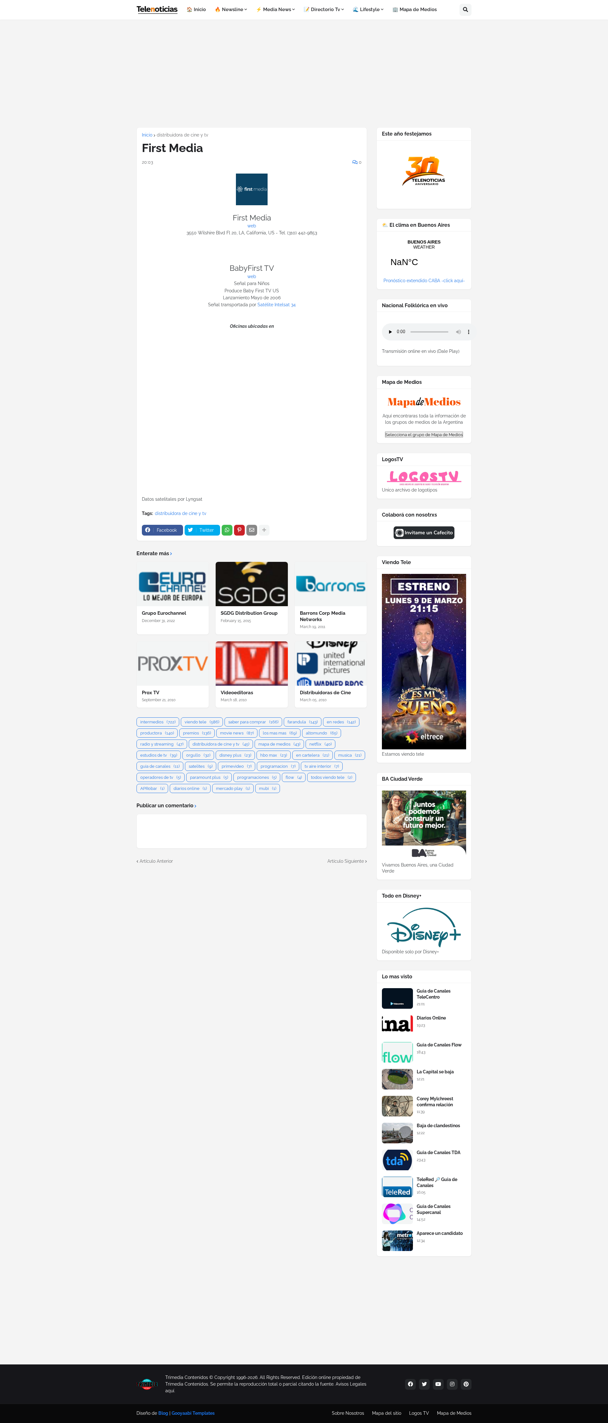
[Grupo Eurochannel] (173, 584)
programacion (278, 766)
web (251, 225)
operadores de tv (160, 777)
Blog (163, 1413)
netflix (320, 744)
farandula (303, 722)
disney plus (235, 755)
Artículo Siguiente (345, 861)
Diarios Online (431, 1017)
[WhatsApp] (227, 530)
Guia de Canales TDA (438, 1152)
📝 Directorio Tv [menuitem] (322, 9)
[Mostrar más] (264, 530)
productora (157, 733)
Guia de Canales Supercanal (434, 1209)
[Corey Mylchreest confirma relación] (397, 1106)
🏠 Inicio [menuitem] (196, 9)
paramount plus (209, 777)
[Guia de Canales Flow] (397, 1052)
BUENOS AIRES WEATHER (424, 257)
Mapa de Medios (454, 1413)
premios (197, 733)
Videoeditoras (237, 693)
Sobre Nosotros (348, 1413)
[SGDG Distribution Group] (252, 584)
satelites (200, 766)
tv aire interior (322, 766)
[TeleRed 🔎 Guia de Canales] (397, 1187)
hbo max (273, 755)
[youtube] (438, 1384)
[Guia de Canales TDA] (397, 1160)
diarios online (190, 788)
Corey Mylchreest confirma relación (435, 1101)
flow (294, 777)
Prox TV (150, 693)
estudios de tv (158, 755)
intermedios (157, 722)
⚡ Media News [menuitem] (273, 9)
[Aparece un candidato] (397, 1240)
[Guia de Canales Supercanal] (397, 1214)
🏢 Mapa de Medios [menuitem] (414, 9)
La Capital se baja (435, 1071)
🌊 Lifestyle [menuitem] (366, 9)
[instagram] (452, 1384)
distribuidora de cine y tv (182, 135)
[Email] (251, 530)
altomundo (321, 733)
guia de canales (160, 766)
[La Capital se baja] (397, 1079)
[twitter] (424, 1384)
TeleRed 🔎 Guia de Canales (437, 1182)
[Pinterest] (239, 530)
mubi (267, 788)
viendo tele (202, 722)
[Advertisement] (304, 73)
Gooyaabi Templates (193, 1413)
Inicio (147, 135)
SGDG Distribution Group (249, 613)
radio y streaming (161, 744)
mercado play (233, 788)
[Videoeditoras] (252, 663)
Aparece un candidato (440, 1233)
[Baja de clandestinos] (397, 1133)
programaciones (256, 777)
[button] (465, 10)
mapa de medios (279, 744)
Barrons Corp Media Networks (322, 616)
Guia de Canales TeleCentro (434, 993)
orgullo (198, 755)
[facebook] (410, 1384)
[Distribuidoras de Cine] (331, 663)
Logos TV (419, 1413)
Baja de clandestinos (438, 1125)
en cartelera (312, 755)
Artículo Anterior (156, 861)
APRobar (152, 788)
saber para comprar (253, 722)
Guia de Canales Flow (439, 1044)
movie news (237, 733)
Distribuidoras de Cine (325, 693)
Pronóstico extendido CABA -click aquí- (424, 280)
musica (349, 755)
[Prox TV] (173, 663)
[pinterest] (466, 1384)
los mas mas (280, 733)
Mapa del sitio (386, 1413)
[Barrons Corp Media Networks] (331, 584)
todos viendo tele (331, 777)
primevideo (236, 766)
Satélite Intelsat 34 (276, 304)
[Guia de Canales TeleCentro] (397, 998)
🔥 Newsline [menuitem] (229, 9)
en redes (341, 722)
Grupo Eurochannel (164, 613)
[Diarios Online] (397, 1025)
